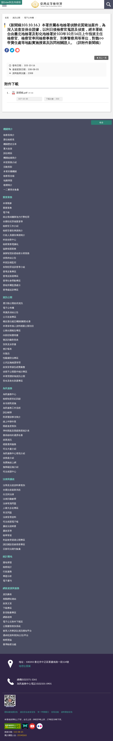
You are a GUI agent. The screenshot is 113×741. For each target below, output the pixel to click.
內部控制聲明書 (10, 335)
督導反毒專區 (9, 272)
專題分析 (7, 576)
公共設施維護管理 (12, 363)
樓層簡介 (7, 185)
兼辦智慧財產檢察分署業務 (16, 253)
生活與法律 (8, 494)
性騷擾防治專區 (10, 358)
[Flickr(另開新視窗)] (40, 726)
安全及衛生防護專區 (13, 381)
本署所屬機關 (10, 171)
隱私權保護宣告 (11, 712)
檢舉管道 (7, 535)
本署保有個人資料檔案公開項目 (18, 326)
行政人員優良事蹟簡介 (14, 235)
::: (1, 13)
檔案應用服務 (9, 444)
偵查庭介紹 (8, 458)
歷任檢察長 (8, 140)
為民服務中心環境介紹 (14, 453)
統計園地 (7, 556)
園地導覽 (7, 562)
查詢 (108, 4)
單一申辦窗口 (43, 712)
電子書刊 (7, 581)
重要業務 (7, 197)
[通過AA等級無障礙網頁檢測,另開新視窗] (12, 726)
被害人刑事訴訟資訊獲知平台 (17, 631)
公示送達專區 (9, 317)
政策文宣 (7, 603)
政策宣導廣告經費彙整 (14, 367)
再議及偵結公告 (10, 312)
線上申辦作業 (9, 422)
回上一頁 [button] (103, 58)
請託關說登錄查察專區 (14, 544)
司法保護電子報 (10, 522)
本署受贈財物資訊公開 (14, 376)
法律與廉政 (9, 479)
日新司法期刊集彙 (12, 549)
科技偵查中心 (9, 240)
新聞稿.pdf (24, 93)
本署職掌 (7, 203)
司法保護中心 (9, 472)
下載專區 (7, 608)
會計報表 (7, 349)
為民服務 (7, 388)
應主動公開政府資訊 (13, 303)
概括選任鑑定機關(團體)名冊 (17, 321)
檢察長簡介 (8, 135)
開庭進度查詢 (9, 426)
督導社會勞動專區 (12, 281)
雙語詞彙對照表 (10, 340)
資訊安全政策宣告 (27, 712)
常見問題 (7, 513)
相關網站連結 (9, 599)
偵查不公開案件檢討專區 (15, 372)
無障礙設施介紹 (10, 467)
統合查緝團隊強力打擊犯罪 (16, 217)
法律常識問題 (9, 503)
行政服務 (7, 572)
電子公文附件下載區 (13, 622)
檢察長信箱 (8, 176)
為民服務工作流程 (12, 408)
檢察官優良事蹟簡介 (13, 231)
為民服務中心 (9, 394)
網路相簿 (7, 617)
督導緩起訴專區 (10, 290)
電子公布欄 (29, 18)
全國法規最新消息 (12, 490)
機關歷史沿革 (10, 144)
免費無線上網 (9, 463)
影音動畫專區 (9, 613)
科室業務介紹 (10, 162)
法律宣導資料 (9, 517)
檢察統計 (7, 567)
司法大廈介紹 (9, 449)
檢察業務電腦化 (10, 244)
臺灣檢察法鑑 (9, 644)
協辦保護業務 (9, 249)
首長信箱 (55, 712)
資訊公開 (16, 18)
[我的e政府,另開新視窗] (25, 726)
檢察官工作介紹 (10, 226)
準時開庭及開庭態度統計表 (16, 431)
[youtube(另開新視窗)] (32, 726)
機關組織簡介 (10, 158)
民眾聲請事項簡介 (12, 417)
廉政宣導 (7, 531)
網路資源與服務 (11, 588)
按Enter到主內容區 (11, 2)
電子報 (6, 212)
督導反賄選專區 (10, 276)
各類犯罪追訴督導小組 (14, 267)
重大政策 (7, 149)
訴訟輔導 (7, 412)
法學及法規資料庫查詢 (14, 485)
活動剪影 (7, 167)
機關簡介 (8, 129)
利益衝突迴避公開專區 (14, 540)
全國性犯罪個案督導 (13, 221)
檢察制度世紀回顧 (12, 399)
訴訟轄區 (7, 153)
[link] (7, 50)
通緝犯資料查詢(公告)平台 (15, 635)
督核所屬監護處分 (12, 285)
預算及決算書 (9, 344)
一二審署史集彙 (11, 190)
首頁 (7, 18)
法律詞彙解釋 (9, 499)
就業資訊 (7, 440)
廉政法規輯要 (9, 526)
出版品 (6, 353)
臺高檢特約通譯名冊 (13, 435)
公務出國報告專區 (12, 331)
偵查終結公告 (9, 258)
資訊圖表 (7, 594)
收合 (101, 123)
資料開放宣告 (67, 712)
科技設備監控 (9, 262)
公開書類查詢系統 (12, 626)
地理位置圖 (25, 666)
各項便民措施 (9, 403)
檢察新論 (7, 640)
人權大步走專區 (10, 508)
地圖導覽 (7, 181)
